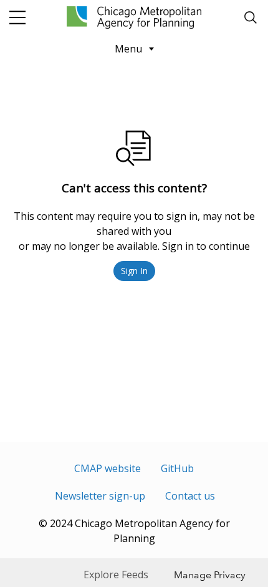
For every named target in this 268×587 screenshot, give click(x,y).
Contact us (190, 496)
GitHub (177, 468)
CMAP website (107, 468)
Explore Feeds (116, 574)
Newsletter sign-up (100, 496)
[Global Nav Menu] (17, 17)
